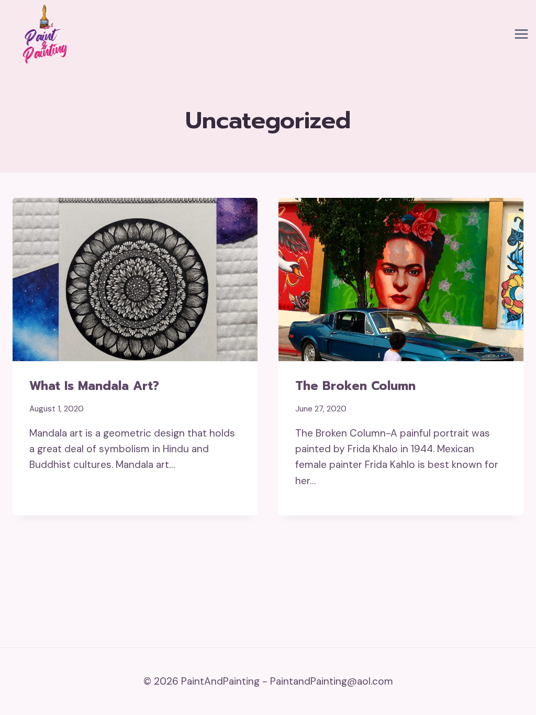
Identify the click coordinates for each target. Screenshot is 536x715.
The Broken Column (355, 386)
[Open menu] (521, 34)
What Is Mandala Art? (94, 386)
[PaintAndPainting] (42, 34)
